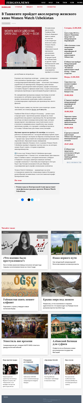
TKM (65, 2)
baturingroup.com (53, 399)
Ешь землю (69, 360)
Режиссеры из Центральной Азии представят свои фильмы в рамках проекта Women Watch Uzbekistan (36, 189)
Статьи (18, 7)
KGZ (51, 2)
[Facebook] (35, 199)
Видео (30, 7)
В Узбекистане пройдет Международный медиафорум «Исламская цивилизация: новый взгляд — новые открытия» (72, 67)
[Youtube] (38, 199)
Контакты (6, 396)
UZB (72, 2)
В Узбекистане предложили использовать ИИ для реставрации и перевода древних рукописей (72, 154)
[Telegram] (32, 199)
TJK (57, 2)
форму (34, 109)
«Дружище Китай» (51, 360)
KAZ (43, 2)
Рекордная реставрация (28, 361)
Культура (14, 23)
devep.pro (50, 401)
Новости (6, 7)
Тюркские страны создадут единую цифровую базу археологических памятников (70, 120)
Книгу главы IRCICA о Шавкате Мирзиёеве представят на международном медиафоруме (71, 37)
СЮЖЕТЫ (51, 7)
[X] (19, 199)
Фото (40, 7)
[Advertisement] (41, 215)
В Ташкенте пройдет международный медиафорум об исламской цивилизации (71, 104)
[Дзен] (29, 199)
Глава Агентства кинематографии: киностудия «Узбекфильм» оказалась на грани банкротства (71, 87)
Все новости (74, 162)
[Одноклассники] (25, 199)
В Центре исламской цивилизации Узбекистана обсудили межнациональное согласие (72, 136)
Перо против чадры (10, 360)
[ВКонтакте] (22, 199)
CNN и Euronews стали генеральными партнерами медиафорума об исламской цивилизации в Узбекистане (72, 51)
